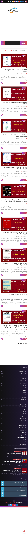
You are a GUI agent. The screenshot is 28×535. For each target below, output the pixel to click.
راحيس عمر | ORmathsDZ (9, 502)
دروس (23, 397)
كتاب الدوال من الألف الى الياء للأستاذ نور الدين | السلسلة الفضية (12, 471)
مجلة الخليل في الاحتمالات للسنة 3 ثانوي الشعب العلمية (16, 70)
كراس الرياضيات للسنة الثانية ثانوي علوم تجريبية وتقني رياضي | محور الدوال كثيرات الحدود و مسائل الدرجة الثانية (14, 326)
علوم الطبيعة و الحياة (21, 442)
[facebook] (23, 1)
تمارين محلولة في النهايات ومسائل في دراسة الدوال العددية (15, 103)
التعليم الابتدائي (22, 399)
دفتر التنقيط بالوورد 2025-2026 (14, 453)
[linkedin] (21, 1)
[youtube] (19, 1)
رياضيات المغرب (22, 409)
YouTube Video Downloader (21, 493)
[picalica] (19, 505)
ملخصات (23, 392)
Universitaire (22, 404)
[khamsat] (13, 1)
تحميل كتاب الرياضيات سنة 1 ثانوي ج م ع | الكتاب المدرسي (12, 462)
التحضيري (23, 435)
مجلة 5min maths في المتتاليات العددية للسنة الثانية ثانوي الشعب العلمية (15, 233)
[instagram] (15, 1)
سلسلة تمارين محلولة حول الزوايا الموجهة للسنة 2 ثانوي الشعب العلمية (15, 168)
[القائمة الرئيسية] (3, 43)
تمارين (23, 378)
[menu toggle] (26, 1)
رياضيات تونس (22, 421)
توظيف (23, 385)
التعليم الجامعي (22, 423)
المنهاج (23, 439)
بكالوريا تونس (22, 414)
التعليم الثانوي (22, 374)
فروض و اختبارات (21, 383)
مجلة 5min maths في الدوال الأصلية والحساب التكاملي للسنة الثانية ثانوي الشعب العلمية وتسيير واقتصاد (14, 200)
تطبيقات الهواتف (21, 428)
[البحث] (2, 1)
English (23, 432)
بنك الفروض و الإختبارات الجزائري (20, 482)
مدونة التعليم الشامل (22, 488)
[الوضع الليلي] (24, 531)
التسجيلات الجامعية (21, 437)
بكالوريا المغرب (22, 416)
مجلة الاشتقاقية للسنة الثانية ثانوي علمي (17, 294)
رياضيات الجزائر (22, 371)
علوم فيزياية (22, 444)
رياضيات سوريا (22, 430)
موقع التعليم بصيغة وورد (21, 490)
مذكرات (23, 390)
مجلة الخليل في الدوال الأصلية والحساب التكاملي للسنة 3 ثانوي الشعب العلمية (14, 135)
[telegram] (10, 1)
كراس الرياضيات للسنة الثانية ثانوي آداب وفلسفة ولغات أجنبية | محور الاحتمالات (14, 264)
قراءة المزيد (23, 83)
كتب (24, 388)
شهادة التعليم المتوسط (20, 402)
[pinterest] (8, 1)
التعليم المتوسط (21, 376)
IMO (24, 411)
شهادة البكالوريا (21, 381)
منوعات (23, 395)
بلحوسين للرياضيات (22, 485)
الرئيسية (22, 43)
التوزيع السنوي (22, 407)
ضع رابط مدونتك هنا (22, 495)
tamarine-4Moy (22, 425)
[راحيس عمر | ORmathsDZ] (14, 9)
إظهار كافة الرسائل (8, 50)
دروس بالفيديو (22, 418)
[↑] (14, 501)
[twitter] (17, 1)
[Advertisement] (14, 29)
